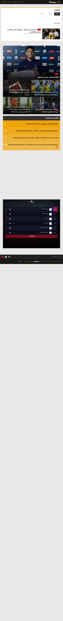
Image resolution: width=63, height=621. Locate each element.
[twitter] (8, 2)
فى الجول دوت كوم (54, 261)
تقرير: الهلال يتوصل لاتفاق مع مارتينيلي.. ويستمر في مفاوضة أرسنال (19, 92)
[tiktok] (20, 2)
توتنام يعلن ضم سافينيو (48, 77)
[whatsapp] (23, 2)
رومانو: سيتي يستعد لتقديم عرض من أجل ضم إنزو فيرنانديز (46, 110)
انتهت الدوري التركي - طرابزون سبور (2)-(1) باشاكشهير (31, 124)
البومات (42, 13)
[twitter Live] (11, 2)
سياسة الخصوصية (28, 261)
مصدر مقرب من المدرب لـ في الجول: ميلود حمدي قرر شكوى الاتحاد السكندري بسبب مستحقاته (17, 109)
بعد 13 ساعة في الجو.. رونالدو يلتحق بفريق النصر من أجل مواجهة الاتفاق (46, 93)
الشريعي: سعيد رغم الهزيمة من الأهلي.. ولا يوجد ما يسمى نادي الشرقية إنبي (31, 137)
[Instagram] (14, 2)
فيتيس (57, 9)
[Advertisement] (31, 175)
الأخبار (57, 13)
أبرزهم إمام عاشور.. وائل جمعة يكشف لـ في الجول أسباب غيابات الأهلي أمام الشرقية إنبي (31, 145)
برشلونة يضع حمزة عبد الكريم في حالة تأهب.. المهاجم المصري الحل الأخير (31, 130)
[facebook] (6, 2)
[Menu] (59, 2)
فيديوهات (49, 13)
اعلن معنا (20, 261)
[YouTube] (17, 2)
